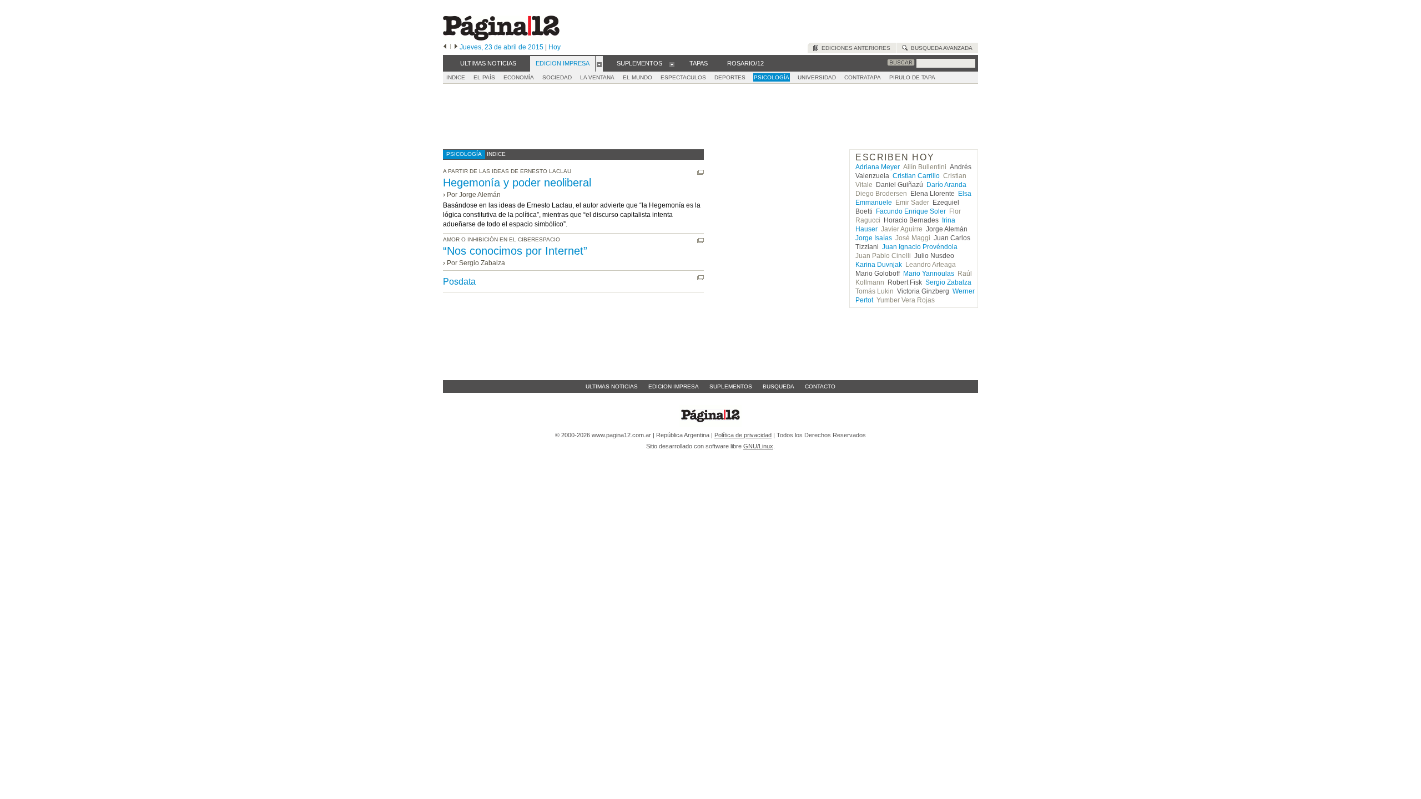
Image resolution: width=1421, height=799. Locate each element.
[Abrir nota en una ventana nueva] (700, 172)
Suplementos (730, 386)
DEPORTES (729, 77)
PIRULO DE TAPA (912, 77)
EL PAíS (484, 77)
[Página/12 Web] (501, 38)
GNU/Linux (758, 446)
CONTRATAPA (862, 77)
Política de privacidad (743, 435)
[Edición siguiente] (456, 47)
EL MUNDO (637, 77)
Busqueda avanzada (940, 48)
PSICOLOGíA (771, 77)
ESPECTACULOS (683, 77)
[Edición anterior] (445, 47)
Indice (455, 77)
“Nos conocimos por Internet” (515, 251)
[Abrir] (599, 64)
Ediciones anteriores (854, 48)
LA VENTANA (597, 77)
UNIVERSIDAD (817, 77)
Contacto (820, 386)
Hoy (554, 47)
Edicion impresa (673, 386)
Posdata (459, 281)
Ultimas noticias (612, 386)
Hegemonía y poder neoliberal (517, 182)
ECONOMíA (518, 77)
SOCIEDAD (557, 77)
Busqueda (778, 386)
